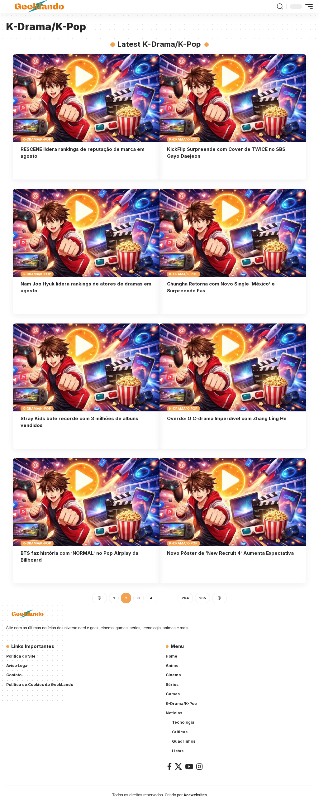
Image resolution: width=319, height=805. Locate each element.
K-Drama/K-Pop (37, 139)
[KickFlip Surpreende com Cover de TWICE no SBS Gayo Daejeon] (233, 98)
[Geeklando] (39, 6)
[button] (280, 6)
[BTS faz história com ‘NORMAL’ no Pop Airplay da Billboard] (86, 502)
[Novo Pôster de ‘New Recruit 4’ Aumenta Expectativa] (233, 502)
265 (202, 598)
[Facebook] (169, 766)
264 (185, 598)
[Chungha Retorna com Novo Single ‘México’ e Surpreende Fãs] (233, 233)
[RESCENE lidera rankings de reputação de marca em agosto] (86, 98)
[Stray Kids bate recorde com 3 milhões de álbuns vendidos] (86, 367)
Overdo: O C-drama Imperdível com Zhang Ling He (227, 418)
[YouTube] (189, 766)
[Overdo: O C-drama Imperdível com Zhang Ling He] (233, 367)
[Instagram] (199, 766)
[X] (178, 766)
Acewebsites (195, 795)
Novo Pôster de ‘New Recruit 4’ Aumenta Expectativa (230, 553)
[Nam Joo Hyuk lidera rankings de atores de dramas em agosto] (86, 233)
